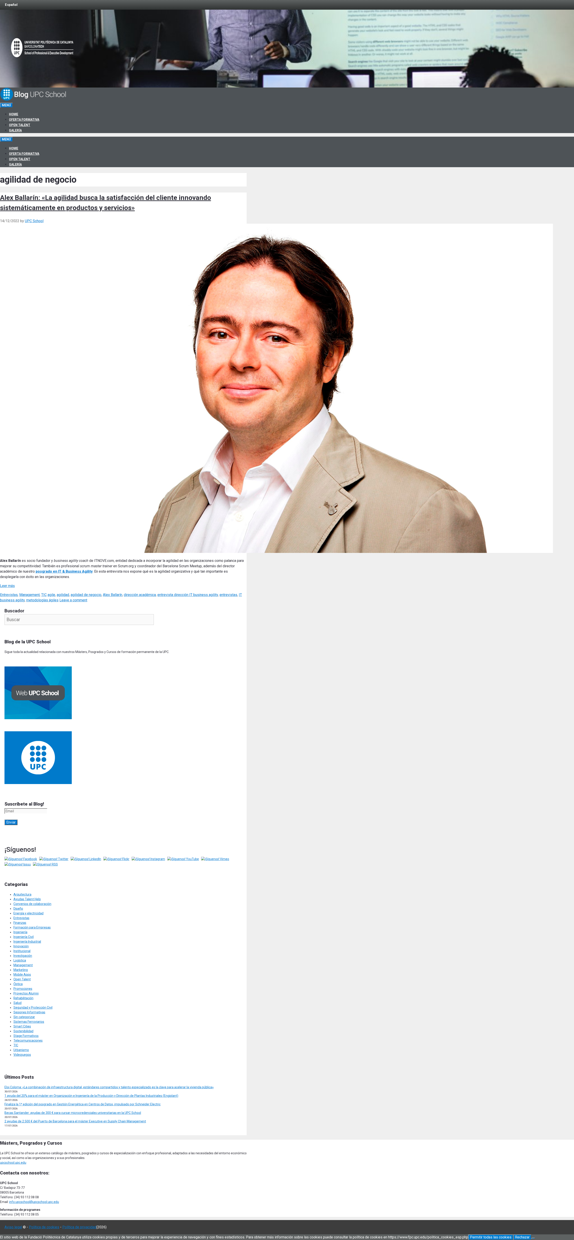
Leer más (7, 586)
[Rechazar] (533, 1238)
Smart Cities (22, 1026)
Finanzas (19, 923)
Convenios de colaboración (32, 904)
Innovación (21, 946)
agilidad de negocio (86, 595)
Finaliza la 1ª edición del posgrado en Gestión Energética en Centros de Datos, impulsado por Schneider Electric (82, 1104)
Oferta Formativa (24, 119)
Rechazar (522, 1237)
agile (51, 595)
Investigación (22, 955)
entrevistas (228, 595)
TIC (44, 595)
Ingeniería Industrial (27, 941)
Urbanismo (21, 1050)
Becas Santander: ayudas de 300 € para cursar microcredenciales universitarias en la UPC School (72, 1113)
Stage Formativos (26, 1036)
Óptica (18, 984)
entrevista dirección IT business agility (187, 595)
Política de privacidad (79, 1227)
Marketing (20, 970)
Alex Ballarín (112, 595)
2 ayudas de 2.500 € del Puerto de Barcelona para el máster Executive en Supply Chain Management (75, 1121)
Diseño (18, 908)
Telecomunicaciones (28, 1040)
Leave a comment (73, 600)
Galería (15, 130)
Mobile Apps (22, 974)
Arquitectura (22, 894)
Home (13, 114)
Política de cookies (44, 1227)
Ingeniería (20, 932)
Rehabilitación (23, 998)
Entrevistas (9, 595)
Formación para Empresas (32, 927)
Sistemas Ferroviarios (28, 1021)
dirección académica (140, 595)
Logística (19, 960)
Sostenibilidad (23, 1031)
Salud (17, 1003)
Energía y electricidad (28, 913)
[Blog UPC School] (33, 100)
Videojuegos (22, 1054)
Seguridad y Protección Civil (32, 1007)
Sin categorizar (24, 1017)
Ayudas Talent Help (27, 899)
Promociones (22, 988)
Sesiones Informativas (29, 1012)
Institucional (21, 951)
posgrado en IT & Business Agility (64, 571)
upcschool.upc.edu (13, 1162)
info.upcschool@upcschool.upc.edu (34, 1202)
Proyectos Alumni (26, 993)
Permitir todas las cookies (490, 1237)
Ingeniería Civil (23, 937)
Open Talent (19, 125)
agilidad (63, 595)
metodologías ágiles (42, 600)
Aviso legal (13, 1227)
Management (29, 595)
